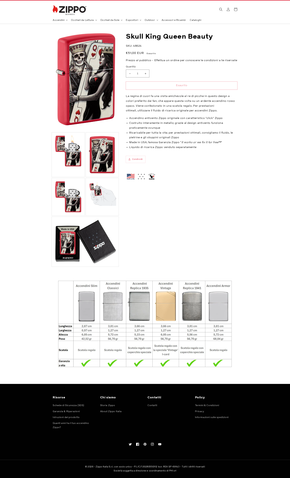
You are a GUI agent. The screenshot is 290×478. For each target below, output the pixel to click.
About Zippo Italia (111, 411)
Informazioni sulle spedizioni (212, 417)
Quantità (130, 67)
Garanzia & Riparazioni (66, 411)
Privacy (199, 411)
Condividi (137, 159)
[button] (221, 9)
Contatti (152, 405)
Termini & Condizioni (207, 405)
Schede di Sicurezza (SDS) (68, 405)
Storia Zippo (107, 405)
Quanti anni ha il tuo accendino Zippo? (71, 425)
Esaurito (181, 85)
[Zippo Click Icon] (152, 176)
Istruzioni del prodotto (66, 417)
